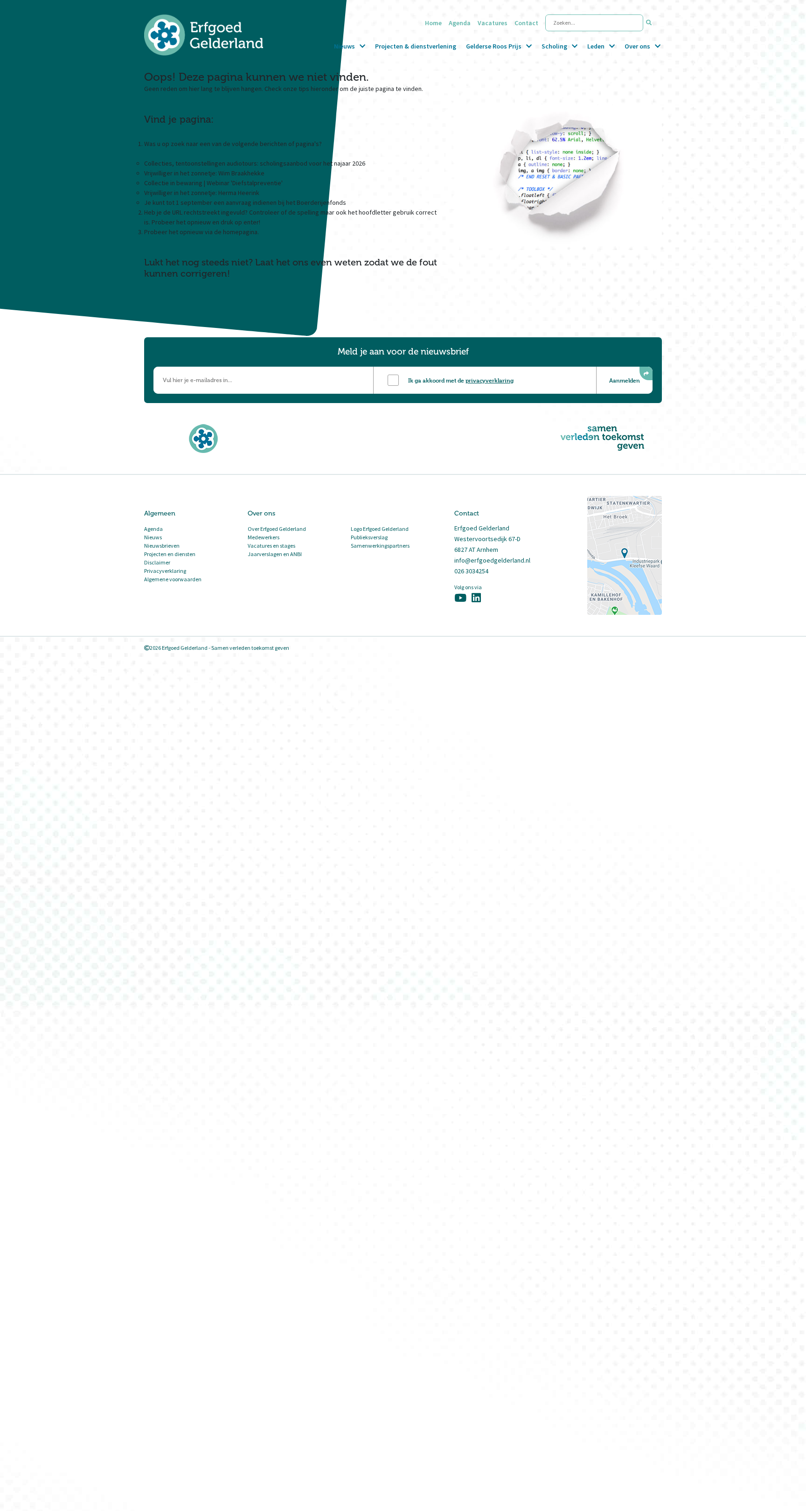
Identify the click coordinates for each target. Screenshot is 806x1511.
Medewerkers (263, 537)
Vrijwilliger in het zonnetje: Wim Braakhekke (204, 173)
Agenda (460, 23)
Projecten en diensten (169, 553)
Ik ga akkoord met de (461, 380)
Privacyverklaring (165, 570)
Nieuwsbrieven (162, 545)
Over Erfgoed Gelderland (277, 528)
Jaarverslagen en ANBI (275, 553)
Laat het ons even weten (308, 262)
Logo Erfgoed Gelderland (380, 528)
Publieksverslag (369, 537)
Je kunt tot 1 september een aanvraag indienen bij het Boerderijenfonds (245, 202)
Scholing (554, 46)
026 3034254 (471, 571)
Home (433, 23)
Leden (595, 46)
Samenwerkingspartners (380, 545)
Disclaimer (157, 562)
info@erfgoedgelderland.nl (492, 560)
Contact (526, 23)
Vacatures (492, 23)
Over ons (637, 46)
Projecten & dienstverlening (415, 46)
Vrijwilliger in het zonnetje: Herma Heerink (201, 192)
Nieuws (344, 46)
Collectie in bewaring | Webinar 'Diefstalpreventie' (213, 183)
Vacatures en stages (271, 545)
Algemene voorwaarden (173, 579)
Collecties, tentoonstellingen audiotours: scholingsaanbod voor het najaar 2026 (254, 163)
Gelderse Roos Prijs (493, 46)
